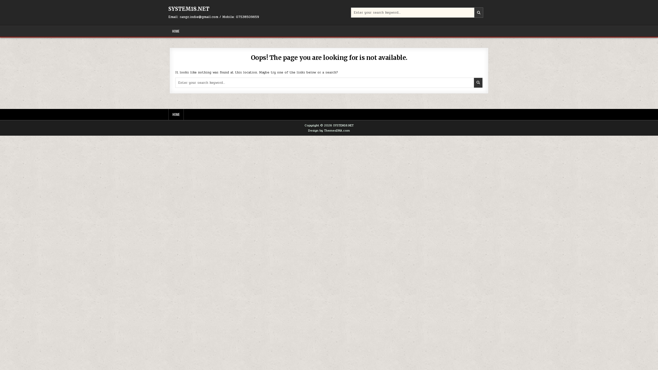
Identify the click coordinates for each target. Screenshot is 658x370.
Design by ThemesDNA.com (329, 130)
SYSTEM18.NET (188, 9)
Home (175, 31)
